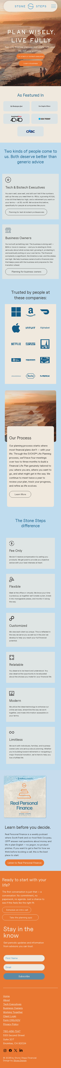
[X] (16, 1050)
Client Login (9, 1016)
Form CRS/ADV (11, 1020)
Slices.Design (20, 1060)
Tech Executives (12, 1004)
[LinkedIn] (21, 1050)
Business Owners (13, 1008)
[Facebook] (10, 1050)
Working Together (13, 1012)
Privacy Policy (10, 1024)
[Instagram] (5, 1050)
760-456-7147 (11, 1031)
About (6, 1000)
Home (6, 996)
